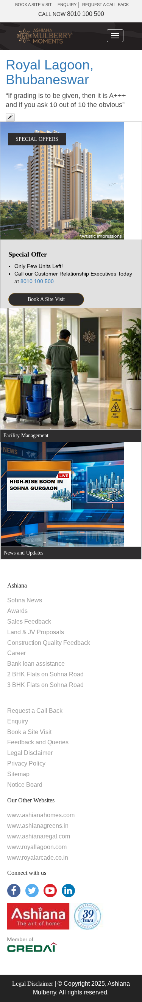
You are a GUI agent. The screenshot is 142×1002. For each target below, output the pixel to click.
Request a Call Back (34, 710)
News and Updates (23, 553)
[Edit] (10, 117)
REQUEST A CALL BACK (105, 4)
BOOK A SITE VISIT (33, 4)
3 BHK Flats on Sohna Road (45, 685)
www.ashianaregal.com (38, 836)
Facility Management (25, 435)
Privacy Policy (26, 763)
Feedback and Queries (38, 742)
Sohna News (24, 600)
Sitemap (18, 774)
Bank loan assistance (36, 663)
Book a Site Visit (29, 732)
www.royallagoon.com (37, 847)
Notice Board (24, 784)
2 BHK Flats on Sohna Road (45, 674)
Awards (17, 611)
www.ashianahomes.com (41, 815)
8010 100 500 (71, 14)
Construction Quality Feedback (48, 643)
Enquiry (17, 721)
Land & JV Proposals (35, 632)
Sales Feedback (29, 621)
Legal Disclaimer (30, 753)
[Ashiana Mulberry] (44, 36)
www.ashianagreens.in (38, 825)
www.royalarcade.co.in (37, 857)
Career (16, 653)
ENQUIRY (67, 4)
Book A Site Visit (46, 299)
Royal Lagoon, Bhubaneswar (50, 72)
